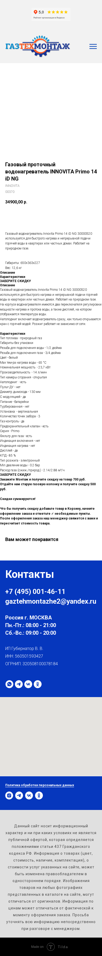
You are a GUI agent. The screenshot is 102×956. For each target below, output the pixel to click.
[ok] (38, 684)
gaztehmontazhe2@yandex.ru (50, 601)
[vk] (28, 684)
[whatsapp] (9, 684)
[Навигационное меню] (93, 46)
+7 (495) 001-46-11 (35, 591)
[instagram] (9, 795)
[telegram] (19, 684)
